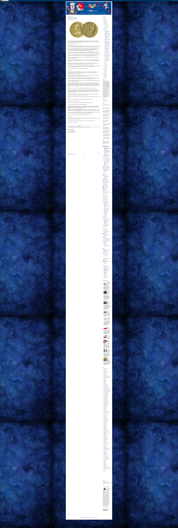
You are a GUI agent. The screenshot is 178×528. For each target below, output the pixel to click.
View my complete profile (106, 506)
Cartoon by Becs (106, 387)
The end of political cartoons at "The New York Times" (108, 319)
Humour (105, 419)
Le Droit (105, 423)
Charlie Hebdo (105, 393)
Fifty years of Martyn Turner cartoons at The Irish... (107, 60)
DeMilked (105, 259)
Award (80, 127)
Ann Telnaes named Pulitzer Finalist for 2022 (108, 328)
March (105, 64)
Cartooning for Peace (106, 158)
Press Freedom (105, 443)
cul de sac (105, 237)
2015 (104, 73)
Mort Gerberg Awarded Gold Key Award (107, 55)
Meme (104, 427)
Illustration (105, 420)
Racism (105, 445)
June (105, 30)
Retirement (105, 447)
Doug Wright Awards (106, 238)
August (105, 28)
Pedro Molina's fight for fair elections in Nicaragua (107, 37)
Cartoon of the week (106, 389)
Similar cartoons (106, 223)
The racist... (105, 458)
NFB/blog (105, 243)
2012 (104, 76)
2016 (104, 72)
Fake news (105, 405)
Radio (104, 446)
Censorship (83, 127)
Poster (104, 442)
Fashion (105, 406)
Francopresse (105, 411)
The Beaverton (106, 253)
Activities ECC (106, 198)
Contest (105, 397)
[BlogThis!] (77, 126)
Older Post (98, 153)
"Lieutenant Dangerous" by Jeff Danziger (107, 41)
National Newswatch (106, 276)
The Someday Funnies (106, 459)
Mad (104, 425)
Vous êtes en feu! (105, 110)
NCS (104, 434)
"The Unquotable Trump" (108, 359)
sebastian (105, 193)
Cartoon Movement (106, 388)
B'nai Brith (105, 381)
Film (104, 409)
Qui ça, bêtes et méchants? (106, 107)
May (105, 62)
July (105, 29)
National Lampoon (106, 430)
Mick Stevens (105, 189)
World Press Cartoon (106, 467)
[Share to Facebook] (79, 126)
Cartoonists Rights (106, 391)
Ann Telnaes (105, 175)
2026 (104, 17)
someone (85, 59)
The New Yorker (106, 457)
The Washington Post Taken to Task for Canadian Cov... (107, 44)
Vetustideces (105, 226)
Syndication (105, 456)
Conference (105, 396)
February (105, 65)
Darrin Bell (89, 57)
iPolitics (105, 275)
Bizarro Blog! (105, 230)
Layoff (104, 422)
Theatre (105, 460)
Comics (105, 395)
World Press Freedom (106, 468)
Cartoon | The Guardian (107, 181)
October (105, 26)
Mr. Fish (105, 190)
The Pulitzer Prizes (106, 169)
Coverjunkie (105, 213)
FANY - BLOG (105, 216)
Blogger (96, 517)
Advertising (105, 369)
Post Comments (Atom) (74, 154)
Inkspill (105, 217)
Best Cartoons (106, 201)
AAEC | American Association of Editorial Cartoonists (107, 149)
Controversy (88, 127)
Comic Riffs (105, 233)
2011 (104, 77)
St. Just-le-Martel (106, 454)
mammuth (90, 517)
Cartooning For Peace (106, 390)
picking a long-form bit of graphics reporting (84, 60)
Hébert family (105, 418)
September (105, 27)
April (105, 63)
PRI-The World (106, 220)
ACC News (105, 197)
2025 (104, 18)
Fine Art (105, 410)
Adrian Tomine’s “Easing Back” (106, 50)
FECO (104, 407)
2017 (104, 71)
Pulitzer (105, 444)
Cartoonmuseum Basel (107, 159)
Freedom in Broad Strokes (107, 412)
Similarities (105, 453)
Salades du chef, (105, 123)
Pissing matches (108, 311)
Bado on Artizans (106, 176)
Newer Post (69, 153)
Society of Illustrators (107, 166)
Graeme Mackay (106, 186)
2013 (104, 75)
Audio (104, 379)
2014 (104, 74)
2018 (104, 70)
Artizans (105, 375)
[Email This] (77, 126)
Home (84, 153)
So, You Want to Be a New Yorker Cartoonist (107, 58)
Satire (104, 451)
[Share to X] (78, 126)
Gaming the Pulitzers (107, 54)
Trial (104, 461)
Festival (105, 408)
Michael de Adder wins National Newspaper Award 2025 (108, 284)
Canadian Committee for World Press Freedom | (106, 270)
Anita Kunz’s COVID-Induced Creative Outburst (107, 46)
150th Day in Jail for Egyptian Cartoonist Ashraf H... (107, 39)
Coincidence (85, 127)
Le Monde (105, 424)
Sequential (105, 244)
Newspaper (105, 435)
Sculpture (105, 452)
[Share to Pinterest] (80, 126)
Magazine (105, 426)
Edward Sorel (105, 185)
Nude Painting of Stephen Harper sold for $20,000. (108, 342)
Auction (105, 378)
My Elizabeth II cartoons (108, 336)
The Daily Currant (106, 254)
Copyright (105, 399)
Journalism (105, 421)
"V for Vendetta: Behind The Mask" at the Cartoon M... (107, 32)
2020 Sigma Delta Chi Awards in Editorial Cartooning (107, 48)
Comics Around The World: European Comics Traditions (108, 351)
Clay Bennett (105, 182)
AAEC (104, 368)
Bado (108, 486)
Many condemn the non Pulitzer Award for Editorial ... (107, 53)
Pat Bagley (86, 106)
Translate (109, 483)
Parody (104, 436)
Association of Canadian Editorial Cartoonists (75, 127)
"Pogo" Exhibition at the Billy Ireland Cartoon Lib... (107, 35)
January (105, 66)
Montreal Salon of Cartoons (106, 428)
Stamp (104, 455)
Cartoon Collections (106, 204)
